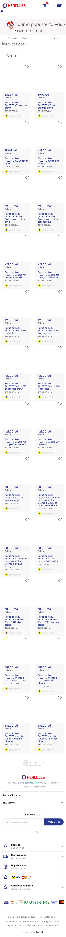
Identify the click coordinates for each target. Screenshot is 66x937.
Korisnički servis (12, 795)
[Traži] (2, 12)
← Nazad (57, 38)
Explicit (39, 932)
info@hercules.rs (50, 921)
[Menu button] (59, 5)
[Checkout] (44, 6)
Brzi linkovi (9, 802)
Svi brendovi (13, 38)
